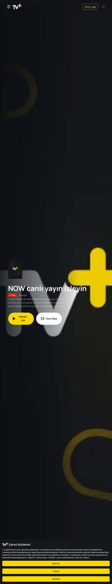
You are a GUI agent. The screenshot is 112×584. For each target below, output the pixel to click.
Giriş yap (90, 7)
